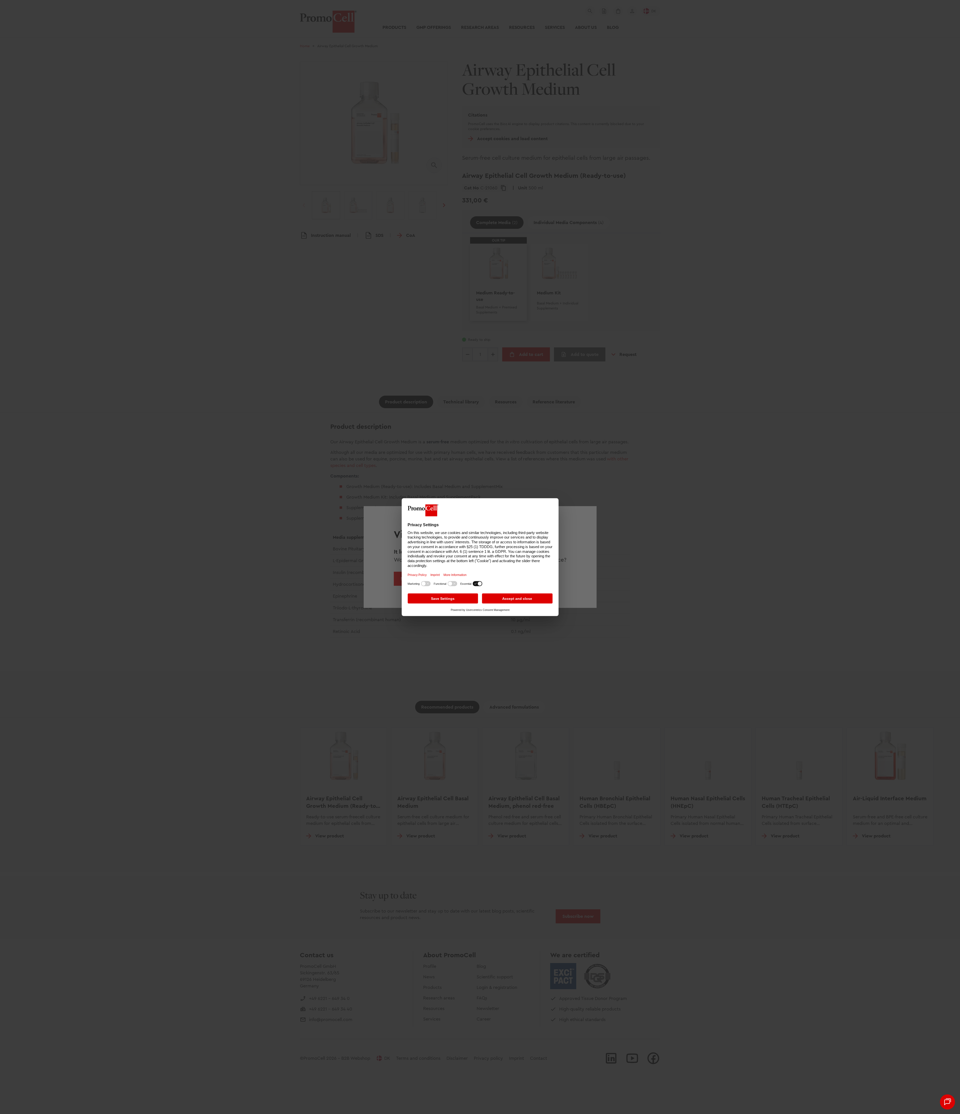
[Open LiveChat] (947, 1101)
